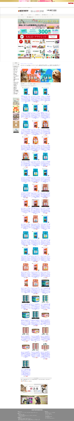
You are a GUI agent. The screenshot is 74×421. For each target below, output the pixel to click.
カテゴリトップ (22, 63)
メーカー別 (25, 63)
